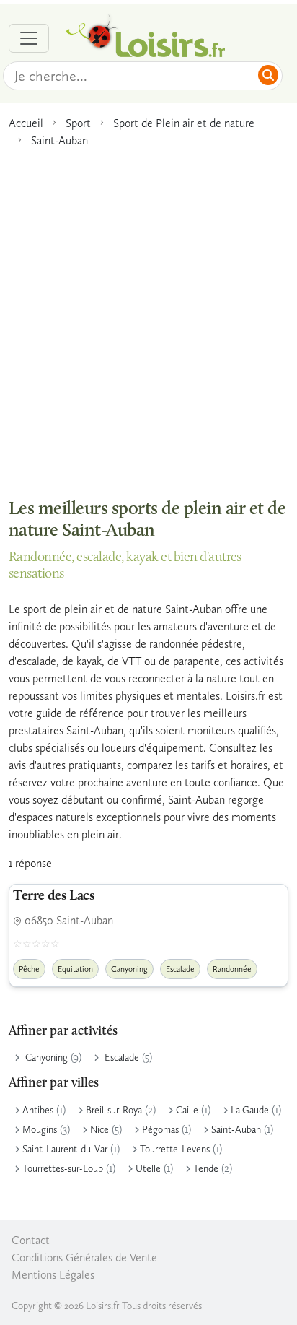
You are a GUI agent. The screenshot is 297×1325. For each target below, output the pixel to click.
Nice (99, 1130)
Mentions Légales (53, 1275)
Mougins (39, 1130)
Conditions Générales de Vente (84, 1257)
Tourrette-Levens (175, 1149)
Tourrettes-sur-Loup (62, 1169)
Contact (31, 1240)
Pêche (29, 969)
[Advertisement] (148, 315)
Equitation (75, 969)
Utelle (148, 1169)
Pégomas (160, 1130)
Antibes (37, 1110)
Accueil (26, 123)
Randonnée (232, 969)
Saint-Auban (59, 140)
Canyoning (46, 1057)
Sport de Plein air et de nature (183, 123)
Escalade (122, 1057)
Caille (187, 1110)
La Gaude (250, 1110)
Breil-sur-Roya (114, 1110)
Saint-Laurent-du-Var (64, 1149)
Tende (205, 1169)
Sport (78, 123)
